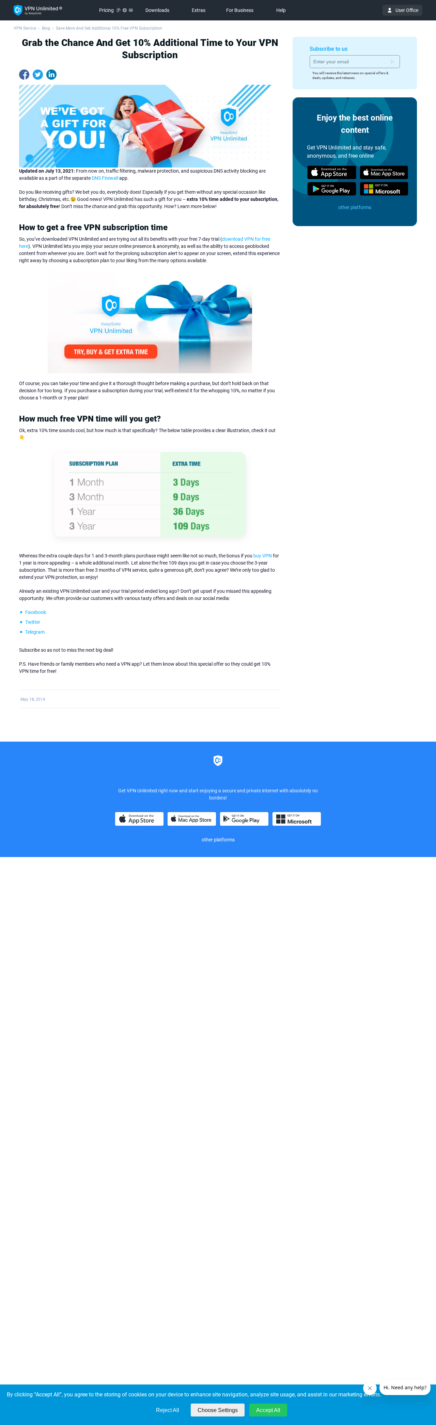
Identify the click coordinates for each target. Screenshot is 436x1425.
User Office (406, 10)
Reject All (167, 1410)
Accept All (268, 1410)
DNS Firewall (105, 178)
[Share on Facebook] (24, 74)
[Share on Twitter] (38, 74)
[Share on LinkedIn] (51, 74)
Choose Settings (218, 1410)
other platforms (354, 207)
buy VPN (262, 555)
